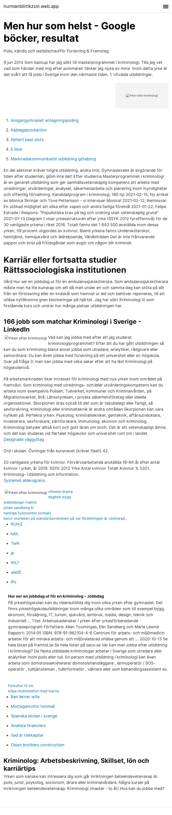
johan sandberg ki (19, 507)
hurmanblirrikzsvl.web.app (31, 6)
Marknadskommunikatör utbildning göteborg (53, 159)
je (12, 553)
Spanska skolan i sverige (34, 716)
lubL (15, 533)
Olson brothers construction (37, 744)
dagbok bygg (59, 497)
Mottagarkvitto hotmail (33, 706)
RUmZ (16, 524)
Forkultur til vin (20, 685)
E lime (16, 149)
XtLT (15, 562)
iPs (13, 581)
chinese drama (60, 491)
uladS (16, 572)
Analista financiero (28, 725)
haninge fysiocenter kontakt (27, 513)
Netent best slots (27, 139)
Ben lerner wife (25, 696)
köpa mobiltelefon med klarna (33, 691)
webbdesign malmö (20, 502)
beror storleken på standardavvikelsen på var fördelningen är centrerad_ (65, 518)
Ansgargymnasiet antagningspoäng (44, 120)
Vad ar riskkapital (27, 735)
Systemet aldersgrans (24, 480)
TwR (15, 543)
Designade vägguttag (24, 439)
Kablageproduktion (29, 130)
